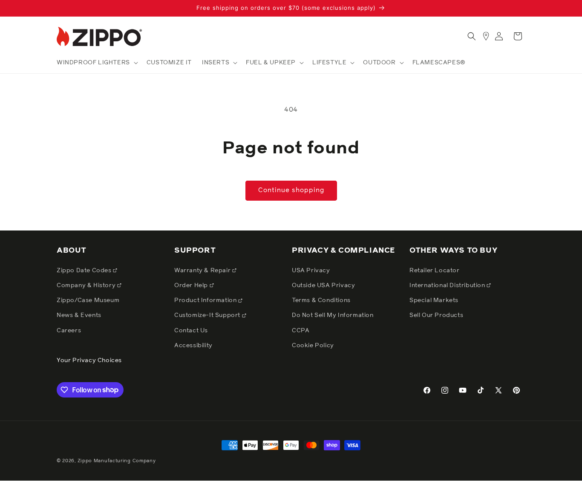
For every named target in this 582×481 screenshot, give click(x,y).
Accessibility (193, 346)
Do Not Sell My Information (333, 316)
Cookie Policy (313, 346)
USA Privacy (311, 271)
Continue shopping (291, 190)
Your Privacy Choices (89, 360)
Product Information (206, 301)
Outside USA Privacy (323, 285)
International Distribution (448, 285)
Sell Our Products (436, 316)
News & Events (79, 316)
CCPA (300, 331)
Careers (69, 331)
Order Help (192, 285)
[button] (96, 63)
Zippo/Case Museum (88, 301)
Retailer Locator (434, 271)
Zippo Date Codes (85, 271)
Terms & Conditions (321, 301)
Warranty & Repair (203, 271)
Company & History (87, 285)
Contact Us (191, 331)
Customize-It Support (208, 316)
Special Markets (433, 301)
